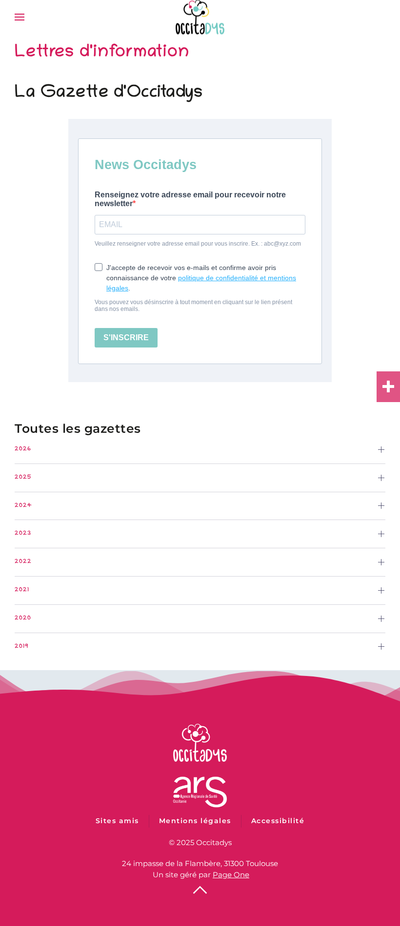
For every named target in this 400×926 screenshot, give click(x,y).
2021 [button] (22, 590)
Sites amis (117, 821)
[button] (19, 17)
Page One (231, 874)
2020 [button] (23, 618)
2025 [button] (23, 477)
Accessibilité (278, 821)
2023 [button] (23, 533)
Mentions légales (195, 821)
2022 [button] (23, 562)
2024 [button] (23, 505)
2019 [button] (22, 646)
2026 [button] (23, 449)
